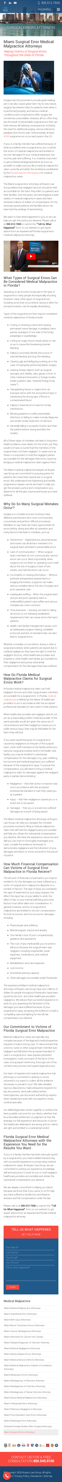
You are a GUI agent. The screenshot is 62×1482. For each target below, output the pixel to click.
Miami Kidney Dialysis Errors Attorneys (22, 1354)
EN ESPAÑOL (44, 9)
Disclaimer (36, 1476)
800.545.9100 (43, 1461)
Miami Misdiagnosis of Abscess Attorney (24, 1380)
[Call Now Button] (7, 1476)
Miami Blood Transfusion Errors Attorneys (24, 1325)
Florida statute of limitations (25, 173)
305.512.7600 (50, 3)
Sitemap (48, 1476)
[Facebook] (4, 3)
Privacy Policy (22, 1476)
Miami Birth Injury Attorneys (17, 1319)
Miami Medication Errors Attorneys (21, 1374)
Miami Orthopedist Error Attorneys (20, 1403)
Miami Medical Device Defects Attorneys (24, 1359)
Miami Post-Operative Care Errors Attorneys (25, 1415)
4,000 (6, 136)
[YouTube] (15, 3)
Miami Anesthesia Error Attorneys (20, 1314)
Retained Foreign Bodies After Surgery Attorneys (28, 1426)
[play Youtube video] (31, 256)
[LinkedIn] (10, 3)
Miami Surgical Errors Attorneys (19, 1432)
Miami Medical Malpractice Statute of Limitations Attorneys (28, 1367)
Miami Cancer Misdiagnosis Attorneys (22, 1331)
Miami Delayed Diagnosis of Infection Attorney (26, 1342)
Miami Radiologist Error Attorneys (20, 1420)
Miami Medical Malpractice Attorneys (22, 1308)
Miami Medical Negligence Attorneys (22, 1348)
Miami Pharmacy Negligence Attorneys (23, 1409)
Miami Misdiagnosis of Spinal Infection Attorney (27, 1392)
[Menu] (58, 9)
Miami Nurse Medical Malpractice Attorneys (25, 1397)
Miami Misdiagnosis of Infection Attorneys (24, 1386)
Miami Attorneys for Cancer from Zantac (23, 1336)
